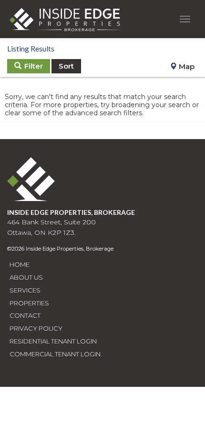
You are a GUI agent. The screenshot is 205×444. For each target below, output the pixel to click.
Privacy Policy (36, 328)
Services (25, 290)
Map (186, 66)
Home (20, 264)
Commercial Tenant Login (55, 354)
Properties (29, 303)
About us (26, 277)
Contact (25, 315)
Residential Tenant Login (53, 341)
